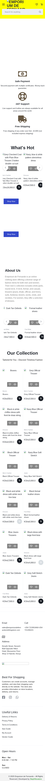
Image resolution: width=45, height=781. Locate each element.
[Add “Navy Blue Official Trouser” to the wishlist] (31, 423)
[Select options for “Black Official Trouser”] (19, 480)
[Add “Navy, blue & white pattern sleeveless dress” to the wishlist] (31, 168)
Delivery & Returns (9, 717)
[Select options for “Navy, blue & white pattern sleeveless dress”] (40, 185)
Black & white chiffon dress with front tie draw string (12, 435)
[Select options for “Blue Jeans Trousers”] (19, 560)
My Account (6, 733)
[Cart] (41, 4)
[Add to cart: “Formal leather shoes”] (42, 336)
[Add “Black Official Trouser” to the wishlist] (10, 466)
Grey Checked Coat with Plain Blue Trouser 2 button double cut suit (11, 180)
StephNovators (36, 779)
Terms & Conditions (9, 725)
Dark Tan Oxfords (10, 332)
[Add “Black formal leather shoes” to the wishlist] (31, 505)
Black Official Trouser (11, 476)
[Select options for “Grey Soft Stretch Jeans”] (40, 601)
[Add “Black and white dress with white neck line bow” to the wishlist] (10, 505)
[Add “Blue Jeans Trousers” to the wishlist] (10, 546)
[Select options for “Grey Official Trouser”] (40, 398)
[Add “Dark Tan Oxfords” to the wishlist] (10, 322)
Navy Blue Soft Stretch (33, 476)
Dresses (26, 175)
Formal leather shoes (33, 332)
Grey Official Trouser (32, 394)
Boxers (5, 391)
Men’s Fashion (6, 175)
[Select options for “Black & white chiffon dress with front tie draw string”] (19, 441)
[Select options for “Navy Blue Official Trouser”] (40, 439)
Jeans (26, 473)
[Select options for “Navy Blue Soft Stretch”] (40, 480)
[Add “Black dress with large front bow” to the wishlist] (31, 546)
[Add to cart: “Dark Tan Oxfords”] (20, 336)
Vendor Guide (7, 737)
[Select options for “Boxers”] (19, 398)
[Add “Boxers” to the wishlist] (10, 384)
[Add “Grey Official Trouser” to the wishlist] (31, 384)
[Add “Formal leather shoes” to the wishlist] (32, 322)
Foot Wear (6, 329)
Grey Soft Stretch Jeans (33, 597)
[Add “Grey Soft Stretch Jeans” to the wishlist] (31, 587)
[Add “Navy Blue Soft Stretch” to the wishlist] (31, 466)
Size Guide (6, 729)
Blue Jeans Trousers (11, 556)
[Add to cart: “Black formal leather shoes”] (40, 521)
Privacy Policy (7, 721)
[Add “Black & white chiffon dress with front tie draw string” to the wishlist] (10, 423)
